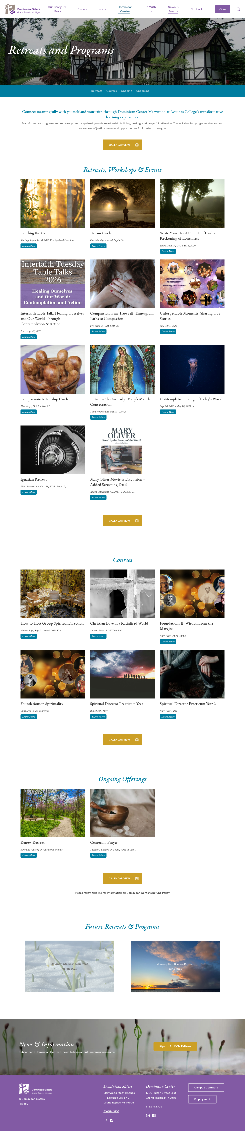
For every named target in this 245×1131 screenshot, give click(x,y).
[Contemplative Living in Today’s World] (192, 369)
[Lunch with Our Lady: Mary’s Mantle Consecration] (122, 369)
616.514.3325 (154, 1106)
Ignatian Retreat (33, 479)
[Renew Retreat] (52, 813)
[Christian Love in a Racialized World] (122, 594)
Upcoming (143, 91)
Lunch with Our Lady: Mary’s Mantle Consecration (120, 401)
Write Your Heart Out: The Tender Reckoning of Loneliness (188, 235)
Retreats (96, 91)
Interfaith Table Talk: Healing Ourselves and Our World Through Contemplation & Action (52, 318)
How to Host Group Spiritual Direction (52, 623)
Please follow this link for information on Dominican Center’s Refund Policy (122, 893)
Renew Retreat (32, 842)
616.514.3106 (111, 1111)
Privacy (23, 1103)
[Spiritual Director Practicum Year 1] (122, 674)
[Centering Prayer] (122, 813)
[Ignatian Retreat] (52, 450)
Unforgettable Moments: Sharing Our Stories (190, 316)
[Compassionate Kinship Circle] (52, 369)
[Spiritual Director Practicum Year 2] (192, 674)
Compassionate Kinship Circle (44, 398)
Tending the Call (33, 232)
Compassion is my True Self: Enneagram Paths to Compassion (122, 316)
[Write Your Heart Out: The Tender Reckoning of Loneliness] (192, 203)
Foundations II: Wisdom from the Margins (186, 626)
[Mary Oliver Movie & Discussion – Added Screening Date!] (122, 450)
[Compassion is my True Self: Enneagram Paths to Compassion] (122, 283)
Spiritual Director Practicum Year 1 (118, 703)
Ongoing (126, 91)
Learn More (28, 246)
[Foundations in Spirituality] (52, 674)
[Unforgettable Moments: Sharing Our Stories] (192, 283)
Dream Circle (101, 232)
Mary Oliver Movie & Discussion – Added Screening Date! (118, 482)
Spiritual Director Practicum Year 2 (188, 703)
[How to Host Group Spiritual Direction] (52, 594)
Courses (111, 91)
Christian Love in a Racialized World (119, 623)
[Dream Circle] (122, 203)
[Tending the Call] (52, 203)
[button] (122, 144)
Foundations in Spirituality (41, 703)
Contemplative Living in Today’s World (191, 398)
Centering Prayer (104, 842)
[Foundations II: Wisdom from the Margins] (192, 594)
